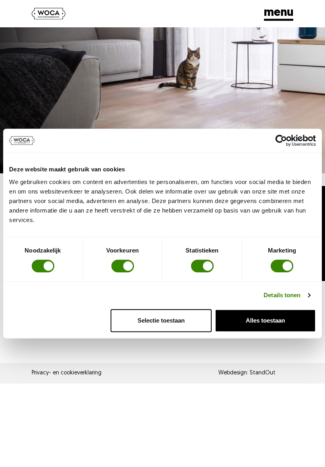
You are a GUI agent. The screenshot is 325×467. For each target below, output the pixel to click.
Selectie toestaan (161, 320)
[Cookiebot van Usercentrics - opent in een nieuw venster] (281, 140)
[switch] (122, 266)
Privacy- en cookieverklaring (66, 373)
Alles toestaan (265, 320)
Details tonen (282, 295)
